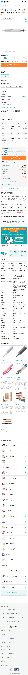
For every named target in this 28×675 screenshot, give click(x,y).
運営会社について (5, 630)
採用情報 (3, 634)
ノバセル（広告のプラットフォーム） (10, 609)
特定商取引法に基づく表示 (7, 642)
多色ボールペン (18, 360)
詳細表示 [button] (24, 96)
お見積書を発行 (15, 188)
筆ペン (3, 429)
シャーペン (17, 377)
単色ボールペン (5, 360)
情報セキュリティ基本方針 (7, 653)
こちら (15, 221)
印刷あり (5, 76)
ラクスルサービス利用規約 (7, 638)
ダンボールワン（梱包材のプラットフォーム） (12, 617)
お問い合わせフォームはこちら (17, 255)
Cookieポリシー (5, 657)
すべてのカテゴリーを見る (14, 592)
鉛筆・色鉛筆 (4, 404)
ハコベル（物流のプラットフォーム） (10, 613)
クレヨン (17, 404)
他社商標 (3, 661)
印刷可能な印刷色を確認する (7, 107)
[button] (25, 19)
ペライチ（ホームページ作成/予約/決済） (11, 621)
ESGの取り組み (5, 665)
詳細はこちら (9, 55)
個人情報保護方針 (5, 646)
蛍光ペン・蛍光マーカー (6, 378)
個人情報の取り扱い (6, 650)
